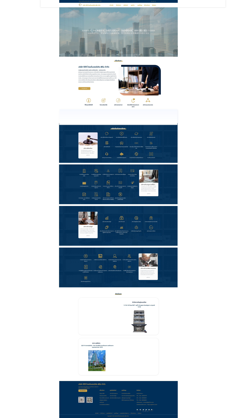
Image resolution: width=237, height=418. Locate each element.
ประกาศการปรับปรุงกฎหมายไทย (128, 395)
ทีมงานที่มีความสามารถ (104, 398)
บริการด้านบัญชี (113, 395)
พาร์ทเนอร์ (102, 402)
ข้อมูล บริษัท (102, 393)
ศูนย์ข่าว (133, 5)
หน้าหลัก (111, 5)
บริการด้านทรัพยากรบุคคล (115, 398)
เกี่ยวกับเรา (118, 5)
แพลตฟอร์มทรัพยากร (124, 413)
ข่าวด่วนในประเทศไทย (126, 393)
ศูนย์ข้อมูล (140, 5)
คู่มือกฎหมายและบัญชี (126, 398)
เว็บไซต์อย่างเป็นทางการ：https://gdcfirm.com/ (147, 404)
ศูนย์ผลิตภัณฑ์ (109, 413)
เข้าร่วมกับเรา (147, 5)
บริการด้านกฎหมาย (114, 393)
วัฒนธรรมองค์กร (103, 395)
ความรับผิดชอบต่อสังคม (104, 404)
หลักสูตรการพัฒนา (103, 400)
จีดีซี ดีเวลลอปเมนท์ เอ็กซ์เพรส (128, 400)
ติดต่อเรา (154, 5)
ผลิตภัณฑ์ (125, 5)
